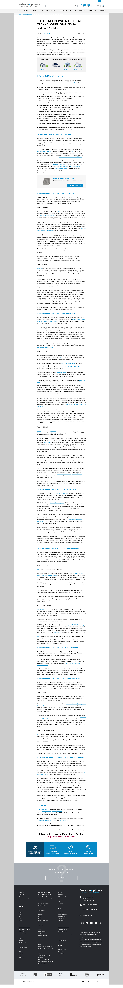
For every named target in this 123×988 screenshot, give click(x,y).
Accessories (41, 910)
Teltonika (60, 903)
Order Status (61, 953)
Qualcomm (53, 431)
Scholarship (61, 920)
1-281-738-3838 (95, 911)
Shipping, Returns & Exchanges (65, 934)
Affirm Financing (62, 940)
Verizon (20, 951)
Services (40, 889)
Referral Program (62, 916)
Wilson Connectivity (63, 896)
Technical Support (62, 931)
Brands (60, 889)
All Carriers (21, 957)
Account (60, 945)
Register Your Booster (43, 959)
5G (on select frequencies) (49, 811)
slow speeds (56, 164)
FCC (68, 151)
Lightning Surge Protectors (45, 925)
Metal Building (22, 931)
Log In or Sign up (62, 949)
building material (75, 166)
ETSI (61, 357)
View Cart (60, 951)
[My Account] (97, 6)
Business (21, 926)
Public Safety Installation (44, 894)
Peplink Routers (22, 901)
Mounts (40, 916)
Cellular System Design (43, 896)
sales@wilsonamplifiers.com (47, 820)
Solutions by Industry (43, 903)
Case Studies (41, 905)
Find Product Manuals (43, 963)
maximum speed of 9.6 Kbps (47, 215)
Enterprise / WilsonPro (24, 934)
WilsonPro (60, 894)
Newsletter (61, 918)
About (60, 908)
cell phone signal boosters (61, 168)
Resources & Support (43, 951)
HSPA (39, 734)
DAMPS (39, 268)
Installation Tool (42, 931)
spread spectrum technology (45, 347)
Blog (39, 944)
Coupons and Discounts (44, 955)
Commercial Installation (44, 892)
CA (103, 1)
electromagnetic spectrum (44, 151)
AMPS (59, 211)
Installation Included (24, 899)
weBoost (60, 892)
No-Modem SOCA (42, 935)
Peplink (60, 901)
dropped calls (63, 164)
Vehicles (21, 906)
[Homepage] (29, 5)
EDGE (61, 417)
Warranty (60, 936)
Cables (40, 918)
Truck (20, 914)
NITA (72, 151)
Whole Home (22, 896)
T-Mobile (21, 953)
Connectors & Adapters (44, 920)
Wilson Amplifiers (42, 809)
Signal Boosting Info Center (61, 836)
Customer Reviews (62, 914)
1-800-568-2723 (88, 5)
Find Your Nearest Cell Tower (45, 961)
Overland (21, 910)
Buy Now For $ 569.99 (75, 185)
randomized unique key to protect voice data (69, 474)
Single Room (22, 892)
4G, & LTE (59, 811)
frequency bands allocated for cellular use (70, 157)
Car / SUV (21, 912)
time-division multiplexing (57, 503)
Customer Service (62, 929)
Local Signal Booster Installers (45, 899)
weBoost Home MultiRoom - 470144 (64, 178)
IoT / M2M (21, 938)
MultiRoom (21, 894)
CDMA (39, 431)
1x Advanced (57, 632)
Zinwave (60, 899)
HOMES (20, 889)
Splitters (40, 927)
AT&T (20, 955)
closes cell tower (63, 166)
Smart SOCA (41, 933)
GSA (39, 901)
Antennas (40, 914)
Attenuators (41, 922)
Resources (41, 941)
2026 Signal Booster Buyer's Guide (46, 948)
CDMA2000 (40, 610)
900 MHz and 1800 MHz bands (75, 367)
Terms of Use (100, 981)
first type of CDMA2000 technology (74, 625)
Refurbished (92, 10)
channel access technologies (60, 493)
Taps (39, 929)
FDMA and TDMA (61, 372)
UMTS (39, 570)
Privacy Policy (92, 981)
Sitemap (84, 981)
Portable (21, 940)
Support (60, 926)
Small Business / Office (24, 929)
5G (74, 82)
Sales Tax (60, 938)
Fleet (20, 918)
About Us (60, 912)
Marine (20, 920)
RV (19, 916)
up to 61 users (48, 442)
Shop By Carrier (23, 947)
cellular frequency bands (68, 363)
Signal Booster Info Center (44, 953)
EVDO (39, 636)
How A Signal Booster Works (45, 946)
